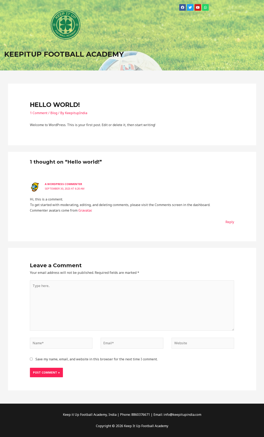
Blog (53, 113)
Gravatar (84, 210)
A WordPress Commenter (63, 184)
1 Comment (38, 113)
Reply (229, 222)
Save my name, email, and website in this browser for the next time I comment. (96, 359)
